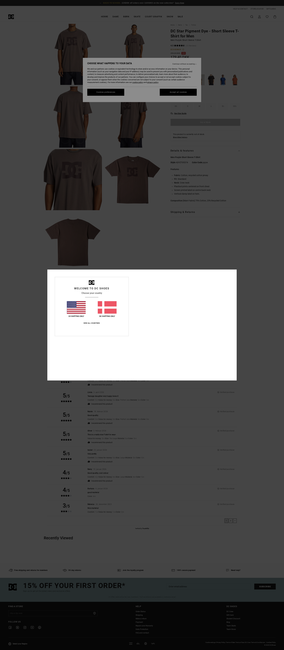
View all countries (91, 323)
